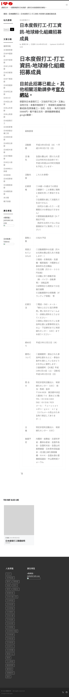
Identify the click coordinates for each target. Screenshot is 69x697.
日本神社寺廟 (12, 631)
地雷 (8, 585)
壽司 (15, 585)
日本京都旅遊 (8, 74)
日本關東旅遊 (8, 186)
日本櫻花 (10, 612)
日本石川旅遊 (8, 163)
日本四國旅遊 (8, 86)
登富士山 (10, 654)
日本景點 (10, 608)
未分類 (6, 198)
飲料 (8, 677)
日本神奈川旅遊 (8, 170)
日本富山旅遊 (8, 103)
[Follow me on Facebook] (67, 692)
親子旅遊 (7, 201)
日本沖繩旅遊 (8, 157)
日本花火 (10, 646)
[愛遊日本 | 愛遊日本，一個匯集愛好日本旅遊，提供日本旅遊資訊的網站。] (7, 3)
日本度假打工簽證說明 (15, 540)
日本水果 (10, 616)
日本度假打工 (14, 14)
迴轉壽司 (10, 673)
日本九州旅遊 (8, 67)
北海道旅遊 (8, 50)
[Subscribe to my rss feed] (63, 692)
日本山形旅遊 (8, 109)
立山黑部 (10, 661)
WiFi (8, 574)
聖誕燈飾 (10, 665)
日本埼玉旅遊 (8, 93)
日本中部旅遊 (8, 61)
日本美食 (7, 175)
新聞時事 (10, 593)
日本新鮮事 (8, 127)
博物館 (15, 582)
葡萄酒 (9, 669)
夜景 (8, 589)
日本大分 (7, 98)
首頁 (5, 14)
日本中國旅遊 (8, 55)
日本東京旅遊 (8, 138)
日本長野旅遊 (8, 180)
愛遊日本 (25, 44)
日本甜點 (10, 627)
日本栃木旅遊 (8, 151)
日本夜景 (10, 604)
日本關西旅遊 (8, 192)
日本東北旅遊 (8, 144)
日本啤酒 (10, 601)
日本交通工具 (12, 597)
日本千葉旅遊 (8, 80)
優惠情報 (7, 46)
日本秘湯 (10, 639)
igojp (11, 693)
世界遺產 (10, 578)
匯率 (8, 582)
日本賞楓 (10, 650)
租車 (8, 658)
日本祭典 (10, 635)
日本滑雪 (10, 623)
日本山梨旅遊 (8, 115)
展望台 (15, 589)
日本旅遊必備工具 (8, 132)
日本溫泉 (10, 620)
